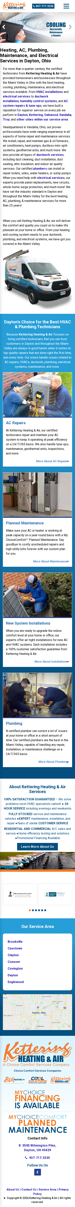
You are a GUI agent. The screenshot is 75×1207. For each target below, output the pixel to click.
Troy (6, 119)
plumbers (40, 168)
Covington (15, 968)
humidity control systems (38, 101)
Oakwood (51, 115)
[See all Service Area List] (37, 1012)
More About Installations (51, 661)
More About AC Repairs (52, 461)
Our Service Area (37, 926)
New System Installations (28, 623)
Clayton (13, 955)
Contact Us (28, 1189)
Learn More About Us (37, 846)
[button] (30, 910)
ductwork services (50, 155)
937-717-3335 (44, 6)
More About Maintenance (50, 561)
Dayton (23, 115)
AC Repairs (16, 423)
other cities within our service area (42, 119)
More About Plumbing (53, 761)
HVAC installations (49, 92)
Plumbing (14, 723)
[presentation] (3, 27)
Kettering (36, 115)
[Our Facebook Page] (38, 1172)
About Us (13, 1189)
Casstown (15, 948)
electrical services (16, 96)
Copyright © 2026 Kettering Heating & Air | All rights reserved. (39, 1200)
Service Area (47, 1189)
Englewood (16, 982)
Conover (14, 962)
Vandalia (65, 115)
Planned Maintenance (25, 523)
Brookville (15, 941)
